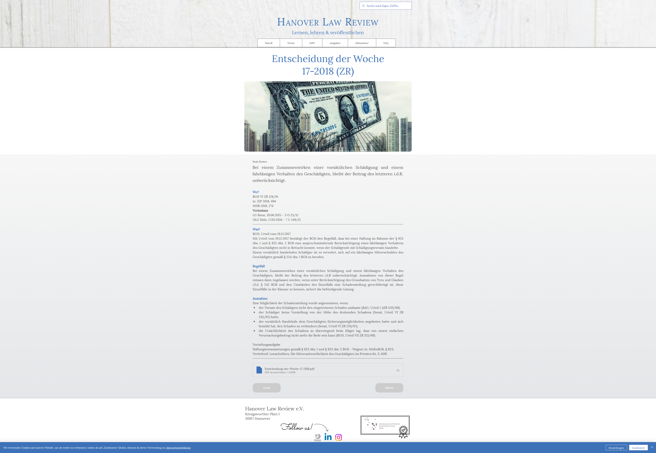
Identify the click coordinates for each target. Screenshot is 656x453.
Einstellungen (616, 447)
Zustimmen (638, 447)
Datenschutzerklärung (178, 447)
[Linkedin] (328, 437)
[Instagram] (338, 437)
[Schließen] (652, 447)
